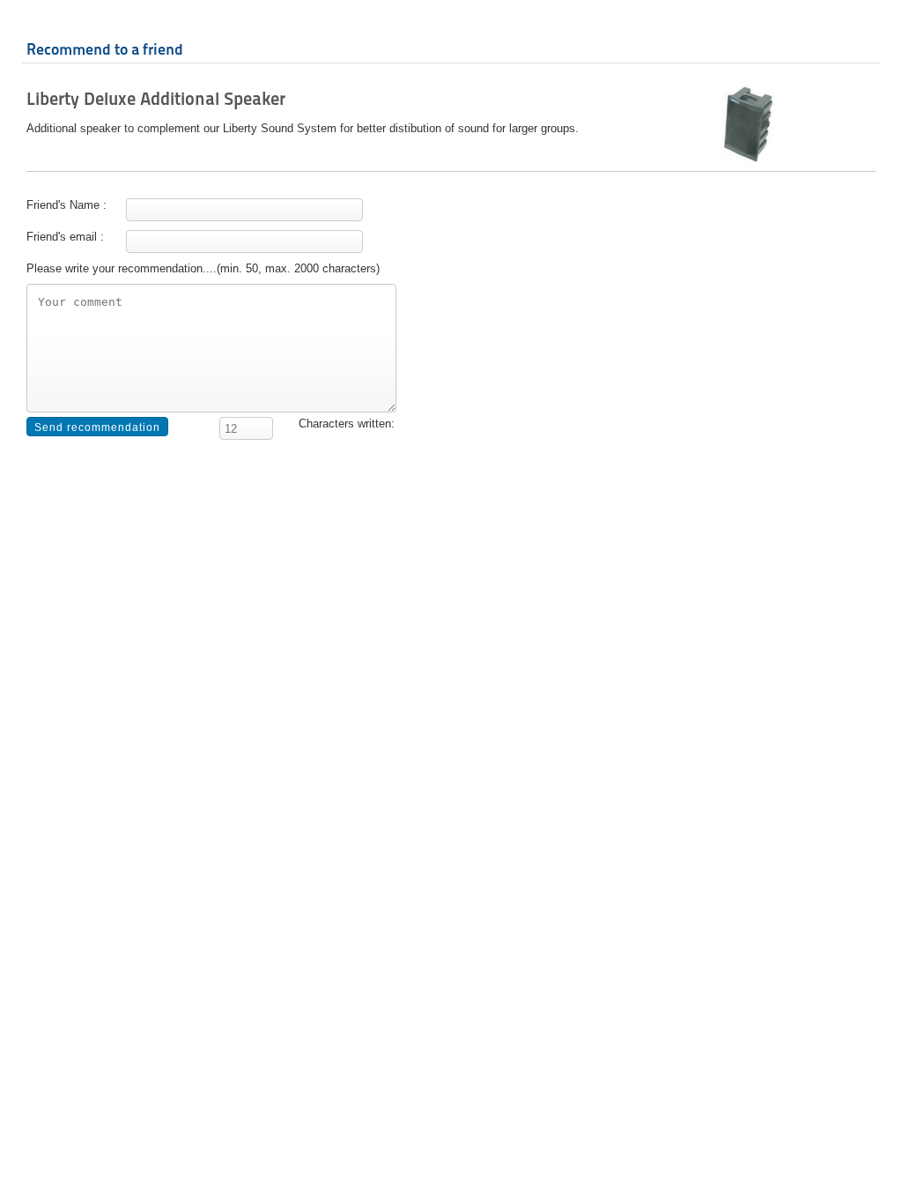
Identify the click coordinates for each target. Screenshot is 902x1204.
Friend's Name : (66, 205)
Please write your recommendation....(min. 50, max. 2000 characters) (203, 268)
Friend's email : (65, 236)
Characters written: (347, 423)
